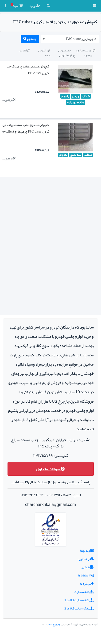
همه (47, 55)
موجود (88, 55)
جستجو (31, 38)
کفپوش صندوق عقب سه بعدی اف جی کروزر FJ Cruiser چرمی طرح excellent (25, 128)
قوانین (85, 567)
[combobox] (70, 39)
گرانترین (24, 50)
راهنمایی (84, 558)
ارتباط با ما (84, 575)
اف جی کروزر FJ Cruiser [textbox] (81, 38)
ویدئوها (85, 550)
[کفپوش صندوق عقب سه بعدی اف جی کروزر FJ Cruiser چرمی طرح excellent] (75, 138)
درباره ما (85, 583)
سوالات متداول (48, 469)
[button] (94, 6)
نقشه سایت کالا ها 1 (76, 600)
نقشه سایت (81, 591)
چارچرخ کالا (54, 624)
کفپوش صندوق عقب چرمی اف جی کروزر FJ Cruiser (28, 69)
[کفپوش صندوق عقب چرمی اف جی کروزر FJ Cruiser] (75, 79)
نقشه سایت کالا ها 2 (76, 608)
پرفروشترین (67, 55)
